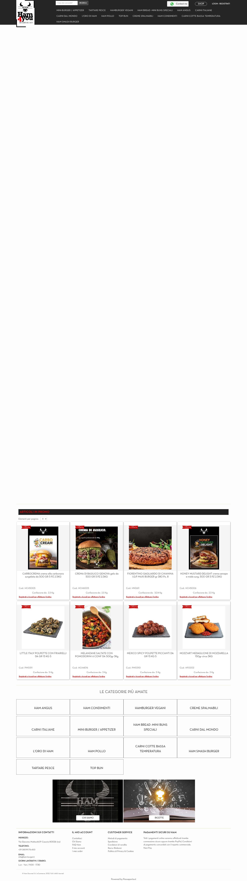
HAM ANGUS (184, 10)
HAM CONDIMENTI (167, 16)
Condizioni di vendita (117, 845)
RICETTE (159, 818)
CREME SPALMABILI (143, 16)
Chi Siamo (76, 842)
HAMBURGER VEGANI (121, 10)
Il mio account (78, 848)
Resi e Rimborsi (114, 848)
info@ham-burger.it (26, 857)
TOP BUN (123, 16)
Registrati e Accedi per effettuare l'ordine (35, 597)
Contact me (181, 4)
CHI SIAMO (88, 818)
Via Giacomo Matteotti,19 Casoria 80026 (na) (39, 842)
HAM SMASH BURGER (67, 22)
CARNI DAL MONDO (66, 16)
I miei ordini (77, 851)
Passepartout (129, 879)
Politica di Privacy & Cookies (121, 851)
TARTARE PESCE (97, 10)
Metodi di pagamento (117, 838)
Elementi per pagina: (28, 519)
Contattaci (77, 838)
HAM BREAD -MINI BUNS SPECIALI (155, 10)
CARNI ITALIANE (203, 10)
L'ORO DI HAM (89, 16)
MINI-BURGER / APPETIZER (70, 10)
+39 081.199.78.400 (26, 850)
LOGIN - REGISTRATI (221, 4)
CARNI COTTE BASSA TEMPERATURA (201, 16)
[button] (83, 3)
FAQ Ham (76, 845)
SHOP (201, 4)
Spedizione (113, 842)
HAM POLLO (107, 16)
